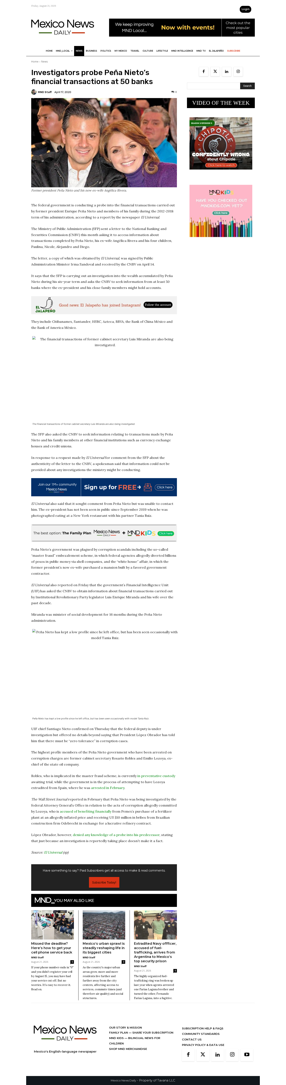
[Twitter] (215, 71)
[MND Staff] (34, 92)
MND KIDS (117, 1038)
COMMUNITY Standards (201, 1033)
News (44, 61)
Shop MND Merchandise (128, 1049)
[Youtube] (247, 1055)
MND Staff (45, 92)
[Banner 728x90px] (104, 533)
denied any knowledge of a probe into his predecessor (116, 835)
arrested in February (107, 788)
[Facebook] (203, 71)
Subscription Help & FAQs (202, 1028)
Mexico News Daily (123, 1080)
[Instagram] (238, 71)
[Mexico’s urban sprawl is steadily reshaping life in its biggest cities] (104, 924)
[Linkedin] (226, 71)
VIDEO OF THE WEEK (221, 103)
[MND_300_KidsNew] (220, 240)
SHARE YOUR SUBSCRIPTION (152, 1032)
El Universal (53, 852)
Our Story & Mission (125, 1027)
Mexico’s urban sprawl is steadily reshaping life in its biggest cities (104, 948)
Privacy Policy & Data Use (203, 1045)
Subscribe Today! (104, 882)
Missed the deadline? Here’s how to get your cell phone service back (51, 948)
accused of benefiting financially (85, 811)
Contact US (192, 1039)
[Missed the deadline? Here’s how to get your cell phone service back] (52, 924)
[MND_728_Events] (182, 40)
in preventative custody (156, 776)
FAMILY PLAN (119, 1032)
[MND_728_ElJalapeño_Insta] (104, 305)
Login (245, 9)
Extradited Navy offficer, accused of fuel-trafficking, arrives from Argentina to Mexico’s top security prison (155, 952)
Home (35, 61)
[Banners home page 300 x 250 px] (220, 173)
